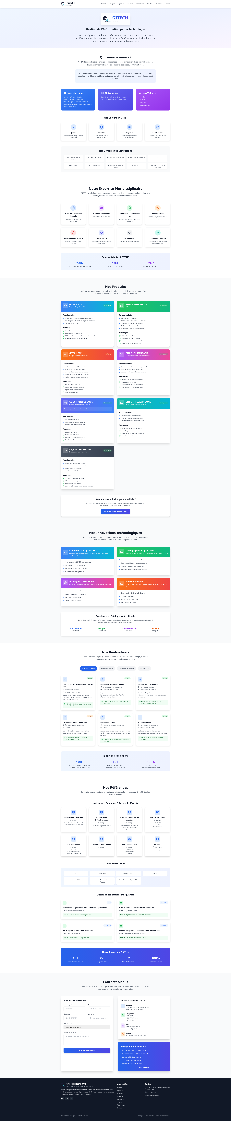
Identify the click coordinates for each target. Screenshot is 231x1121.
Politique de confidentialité (146, 1116)
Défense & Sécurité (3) (126, 668)
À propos (112, 4)
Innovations (140, 4)
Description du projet (70, 1032)
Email (89, 1005)
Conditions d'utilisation (163, 1116)
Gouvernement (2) (107, 668)
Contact (167, 4)
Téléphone (67, 1014)
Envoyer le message (88, 1050)
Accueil (103, 4)
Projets (149, 4)
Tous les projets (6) (88, 668)
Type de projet (68, 1023)
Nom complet (68, 1005)
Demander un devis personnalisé (115, 511)
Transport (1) (144, 668)
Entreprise (91, 1014)
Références (158, 4)
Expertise (121, 4)
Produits (130, 4)
